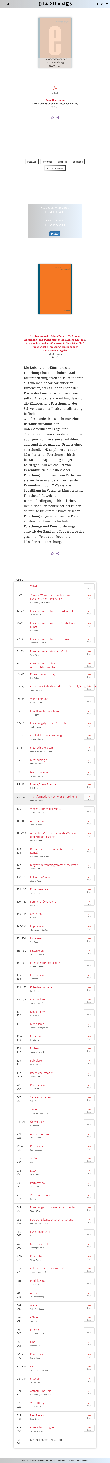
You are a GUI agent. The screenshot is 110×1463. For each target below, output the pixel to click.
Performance (38, 1182)
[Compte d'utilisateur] (97, 4)
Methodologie (38, 759)
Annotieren (37, 821)
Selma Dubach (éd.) (62, 336)
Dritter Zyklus (38, 1146)
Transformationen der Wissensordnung (53, 796)
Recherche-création (42, 1072)
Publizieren (36, 1060)
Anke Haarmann (55, 100)
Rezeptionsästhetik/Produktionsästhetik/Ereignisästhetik (64, 686)
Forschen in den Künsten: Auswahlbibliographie (45, 665)
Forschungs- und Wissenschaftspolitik (52, 1207)
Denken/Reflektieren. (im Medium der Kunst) (52, 851)
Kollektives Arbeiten (42, 987)
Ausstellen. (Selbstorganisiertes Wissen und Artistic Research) (53, 835)
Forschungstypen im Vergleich (48, 723)
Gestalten (36, 913)
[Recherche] (8, 4)
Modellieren (37, 1023)
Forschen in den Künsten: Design (49, 639)
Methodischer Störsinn (43, 747)
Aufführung (37, 1158)
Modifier (55, 233)
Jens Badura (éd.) (39, 336)
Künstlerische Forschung (44, 711)
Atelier (34, 1305)
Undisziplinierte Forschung (46, 735)
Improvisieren (38, 926)
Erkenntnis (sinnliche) (42, 674)
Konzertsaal (37, 1354)
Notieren (35, 1036)
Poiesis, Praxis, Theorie (43, 784)
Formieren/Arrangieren (44, 901)
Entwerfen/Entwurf (42, 877)
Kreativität (36, 1256)
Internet (35, 1329)
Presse (53, 1460)
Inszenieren (37, 950)
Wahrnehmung (39, 698)
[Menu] (3, 4)
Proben (34, 1048)
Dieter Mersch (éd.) (55, 339)
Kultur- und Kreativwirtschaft (47, 1268)
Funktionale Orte (40, 1231)
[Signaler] (52, 118)
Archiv (33, 1293)
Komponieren (38, 999)
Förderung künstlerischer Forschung (51, 1219)
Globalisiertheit (39, 1244)
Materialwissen (39, 772)
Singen (34, 1109)
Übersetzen (37, 1121)
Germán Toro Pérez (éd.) (70, 343)
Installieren (36, 938)
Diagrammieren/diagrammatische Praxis (54, 864)
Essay (33, 1170)
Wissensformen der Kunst (45, 808)
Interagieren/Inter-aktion (45, 962)
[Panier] (106, 4)
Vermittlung (37, 1403)
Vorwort (35, 585)
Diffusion (62, 1460)
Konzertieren (38, 1011)
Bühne (34, 1317)
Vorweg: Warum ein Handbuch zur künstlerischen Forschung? (50, 597)
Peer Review (37, 1415)
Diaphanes (55, 4)
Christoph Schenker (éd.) (40, 343)
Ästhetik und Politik (41, 1390)
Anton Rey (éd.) (76, 339)
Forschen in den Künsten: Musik (49, 651)
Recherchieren (38, 1085)
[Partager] (58, 118)
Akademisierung (39, 1134)
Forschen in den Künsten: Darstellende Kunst (53, 625)
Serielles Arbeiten (40, 1097)
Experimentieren (40, 889)
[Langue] (102, 4)
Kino (32, 1341)
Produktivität (38, 1280)
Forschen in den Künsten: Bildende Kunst (54, 611)
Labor (33, 1366)
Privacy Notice (83, 1460)
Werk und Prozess (40, 1195)
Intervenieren (38, 975)
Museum (35, 1378)
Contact (71, 1460)
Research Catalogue (42, 1427)
